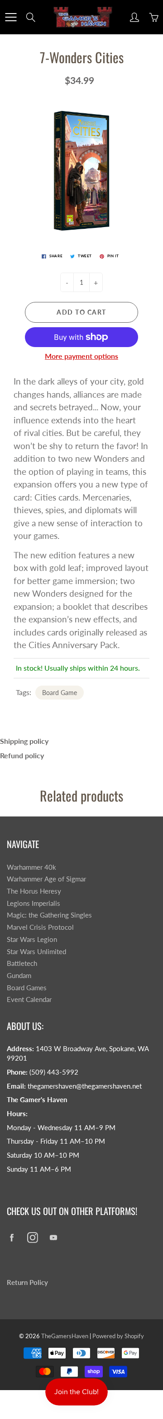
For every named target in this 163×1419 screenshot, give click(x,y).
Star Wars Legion (32, 939)
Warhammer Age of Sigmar (46, 879)
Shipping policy (24, 741)
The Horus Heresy (34, 891)
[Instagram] (32, 1237)
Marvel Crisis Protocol (40, 927)
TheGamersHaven (64, 1336)
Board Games (27, 988)
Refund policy (22, 755)
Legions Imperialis (33, 903)
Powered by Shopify (118, 1336)
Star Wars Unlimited (36, 951)
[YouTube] (53, 1237)
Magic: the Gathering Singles (49, 915)
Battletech (22, 963)
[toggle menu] (11, 17)
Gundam (19, 975)
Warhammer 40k (31, 867)
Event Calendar (29, 999)
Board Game (59, 692)
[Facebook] (11, 1237)
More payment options (81, 356)
